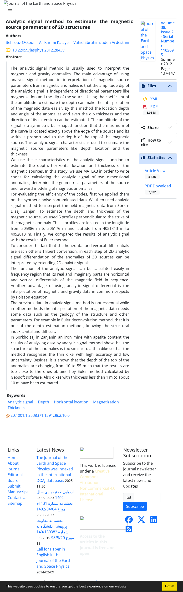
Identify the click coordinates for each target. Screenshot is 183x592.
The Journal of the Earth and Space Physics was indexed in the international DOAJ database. (54, 469)
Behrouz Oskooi (20, 42)
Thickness (16, 407)
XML (153, 99)
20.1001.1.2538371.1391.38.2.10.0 (40, 415)
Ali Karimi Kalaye (54, 42)
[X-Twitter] (141, 521)
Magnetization (106, 402)
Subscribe (135, 506)
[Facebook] (129, 521)
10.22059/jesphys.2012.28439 (38, 50)
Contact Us (17, 497)
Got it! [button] (169, 586)
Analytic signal (20, 402)
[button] (129, 587)
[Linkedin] (153, 521)
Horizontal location (71, 402)
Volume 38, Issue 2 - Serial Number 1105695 (168, 38)
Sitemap (15, 503)
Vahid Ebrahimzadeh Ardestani (101, 42)
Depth (43, 402)
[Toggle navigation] (90, 9)
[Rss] (129, 530)
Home (13, 457)
